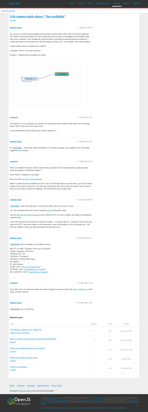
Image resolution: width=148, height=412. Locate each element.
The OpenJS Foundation (48, 408)
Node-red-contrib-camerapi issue (23, 357)
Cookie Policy (121, 408)
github (136, 3)
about (81, 3)
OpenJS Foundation (54, 398)
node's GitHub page (80, 289)
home (72, 3)
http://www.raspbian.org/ (31, 267)
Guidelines (31, 386)
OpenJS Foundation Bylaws (85, 408)
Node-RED (14, 3)
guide (49, 210)
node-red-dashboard (23, 333)
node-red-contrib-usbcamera (31, 179)
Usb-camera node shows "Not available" (38, 16)
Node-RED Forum (8, 11)
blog (90, 3)
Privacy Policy (57, 386)
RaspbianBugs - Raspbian (38, 272)
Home (12, 386)
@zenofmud (17, 148)
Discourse (22, 391)
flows (126, 3)
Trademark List (97, 400)
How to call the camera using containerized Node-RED (33, 339)
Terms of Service (43, 386)
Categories (20, 386)
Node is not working (18, 367)
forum (117, 3)
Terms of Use (61, 408)
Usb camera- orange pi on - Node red (25, 329)
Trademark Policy (83, 400)
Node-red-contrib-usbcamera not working (27, 348)
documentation (103, 3)
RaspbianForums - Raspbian (35, 269)
